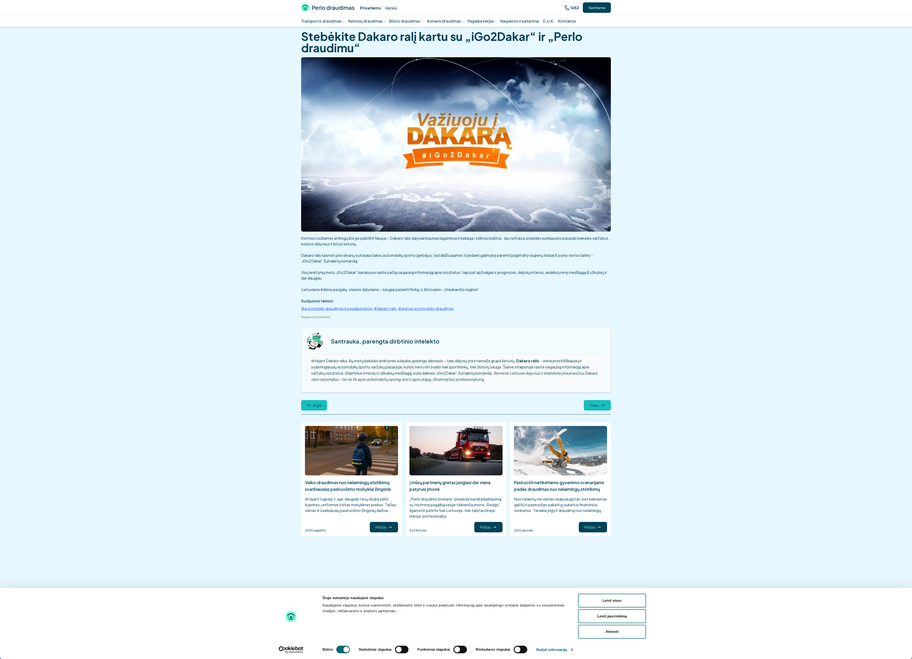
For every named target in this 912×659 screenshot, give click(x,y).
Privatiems (370, 7)
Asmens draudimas (444, 21)
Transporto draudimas (321, 21)
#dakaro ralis (385, 308)
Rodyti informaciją (551, 650)
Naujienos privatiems (316, 317)
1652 (574, 7)
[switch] (401, 649)
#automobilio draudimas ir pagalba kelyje (336, 308)
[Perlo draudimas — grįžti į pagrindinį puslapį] (327, 7)
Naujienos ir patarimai (519, 21)
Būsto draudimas (404, 21)
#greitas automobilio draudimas (426, 308)
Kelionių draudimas (365, 21)
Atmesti (612, 632)
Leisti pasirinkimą (612, 616)
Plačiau (381, 527)
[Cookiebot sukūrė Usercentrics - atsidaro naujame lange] (291, 649)
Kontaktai (567, 21)
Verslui (391, 7)
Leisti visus (612, 600)
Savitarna (597, 7)
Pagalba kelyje (481, 21)
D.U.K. (548, 21)
